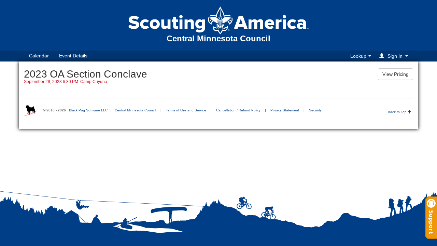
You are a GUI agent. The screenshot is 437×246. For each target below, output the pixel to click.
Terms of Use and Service (186, 110)
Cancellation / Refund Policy (238, 110)
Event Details (73, 55)
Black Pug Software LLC (88, 110)
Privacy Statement (284, 110)
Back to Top (398, 112)
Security (315, 110)
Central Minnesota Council (135, 110)
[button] (394, 56)
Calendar (39, 55)
